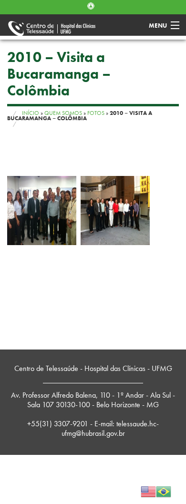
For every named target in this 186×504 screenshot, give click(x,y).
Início (30, 113)
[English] (148, 490)
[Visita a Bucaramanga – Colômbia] (41, 210)
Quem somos (63, 113)
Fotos (95, 113)
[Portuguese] (163, 490)
